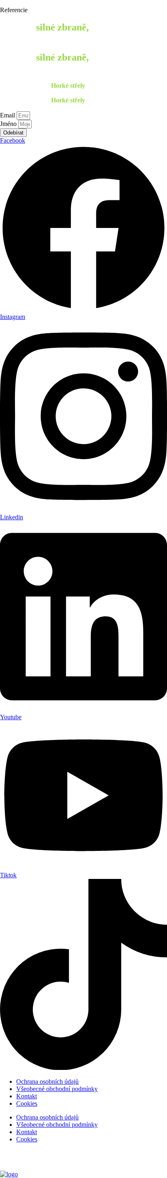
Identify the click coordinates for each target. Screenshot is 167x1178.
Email (8, 115)
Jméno (9, 123)
